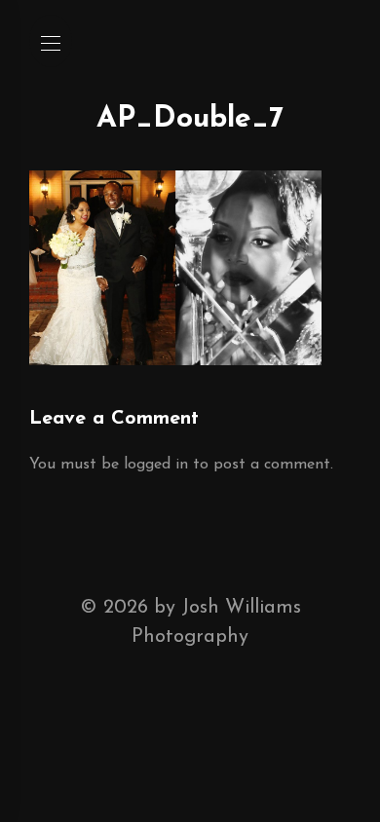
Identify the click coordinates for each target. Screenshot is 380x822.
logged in (156, 464)
